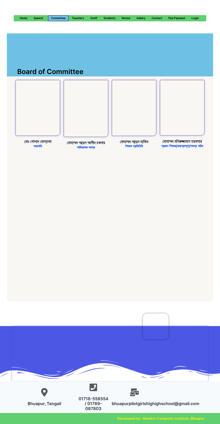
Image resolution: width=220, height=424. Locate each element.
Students (109, 18)
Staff (93, 18)
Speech (38, 18)
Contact (157, 18)
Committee (58, 18)
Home (23, 18)
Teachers (78, 18)
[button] (39, 18)
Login (195, 18)
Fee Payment (176, 18)
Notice (126, 18)
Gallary (140, 18)
